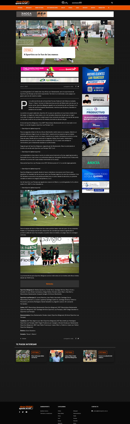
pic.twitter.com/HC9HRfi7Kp (65, 148)
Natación (60, 423)
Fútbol (20, 7)
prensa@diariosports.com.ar (101, 410)
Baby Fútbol (39, 7)
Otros (74, 423)
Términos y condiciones (46, 413)
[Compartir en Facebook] (76, 86)
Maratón (102, 7)
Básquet (29, 7)
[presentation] (112, 7)
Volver (24, 338)
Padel (70, 7)
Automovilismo (52, 7)
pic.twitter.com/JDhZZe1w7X (63, 125)
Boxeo (93, 7)
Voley (63, 7)
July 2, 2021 (44, 128)
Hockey (85, 7)
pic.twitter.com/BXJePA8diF (29, 165)
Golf (77, 7)
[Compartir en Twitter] (78, 86)
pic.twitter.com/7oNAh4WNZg (53, 184)
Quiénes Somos (44, 410)
